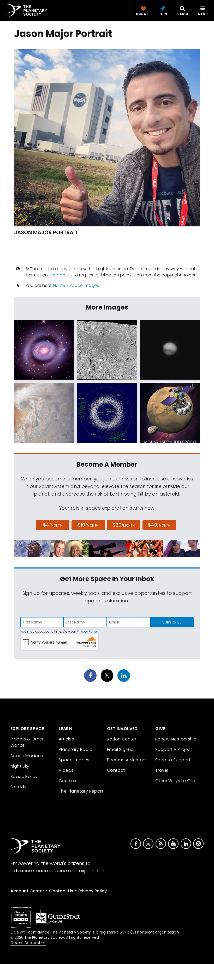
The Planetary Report (81, 791)
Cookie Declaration (28, 942)
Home (59, 285)
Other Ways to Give (176, 781)
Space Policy (24, 777)
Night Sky (19, 766)
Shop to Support (173, 760)
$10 (88, 525)
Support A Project (173, 749)
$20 (123, 525)
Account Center (27, 891)
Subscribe (171, 622)
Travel (161, 770)
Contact (116, 770)
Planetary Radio (75, 749)
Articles (66, 739)
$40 (159, 525)
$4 (53, 525)
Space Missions (26, 756)
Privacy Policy (87, 631)
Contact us (61, 275)
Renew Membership (176, 739)
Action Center (121, 739)
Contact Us (61, 891)
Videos (66, 770)
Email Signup (120, 749)
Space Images (84, 285)
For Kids (18, 787)
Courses (67, 781)
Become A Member (127, 760)
